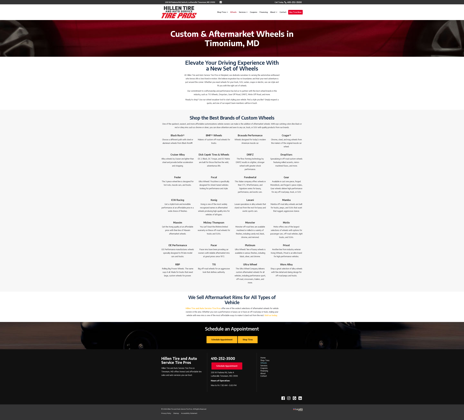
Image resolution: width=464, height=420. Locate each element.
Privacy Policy (166, 413)
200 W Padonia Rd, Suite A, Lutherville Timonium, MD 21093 (190, 2)
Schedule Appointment (221, 339)
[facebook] (283, 398)
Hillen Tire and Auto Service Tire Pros (203, 308)
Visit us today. (271, 315)
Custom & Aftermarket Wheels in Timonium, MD (232, 38)
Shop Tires (248, 339)
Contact (263, 376)
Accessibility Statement (189, 413)
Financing (264, 371)
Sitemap (176, 413)
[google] (294, 398)
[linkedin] (300, 398)
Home (263, 357)
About (263, 373)
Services (263, 365)
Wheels (263, 363)
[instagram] (288, 398)
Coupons (264, 368)
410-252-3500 (294, 2)
